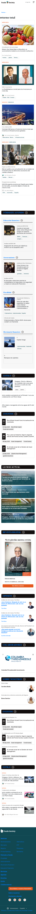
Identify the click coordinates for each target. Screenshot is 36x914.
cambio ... (5, 177)
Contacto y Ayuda (15, 896)
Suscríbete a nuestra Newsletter (20, 888)
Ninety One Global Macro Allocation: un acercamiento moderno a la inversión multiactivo (17, 50)
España (16, 192)
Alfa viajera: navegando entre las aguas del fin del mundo (12, 808)
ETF (18, 845)
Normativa (20, 851)
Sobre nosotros (12, 679)
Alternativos (6, 137)
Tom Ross (3, 608)
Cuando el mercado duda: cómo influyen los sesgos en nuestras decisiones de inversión (24, 230)
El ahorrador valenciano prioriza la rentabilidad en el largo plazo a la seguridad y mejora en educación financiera (18, 282)
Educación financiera (11, 220)
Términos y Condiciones (8, 910)
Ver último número (18, 586)
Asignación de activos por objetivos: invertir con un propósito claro (15, 246)
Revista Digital (12, 532)
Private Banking (5, 851)
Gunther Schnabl (5, 635)
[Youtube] (19, 900)
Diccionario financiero (11, 332)
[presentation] (3, 655)
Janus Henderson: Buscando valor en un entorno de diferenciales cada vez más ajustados (12, 616)
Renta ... (12, 137)
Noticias (4, 838)
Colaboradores (12, 645)
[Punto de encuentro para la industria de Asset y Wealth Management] (8, 2)
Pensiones (20, 848)
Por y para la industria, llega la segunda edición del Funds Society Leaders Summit (20, 435)
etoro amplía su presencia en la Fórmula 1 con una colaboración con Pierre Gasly (18, 396)
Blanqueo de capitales (11, 358)
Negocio (3, 848)
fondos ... (5, 57)
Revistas (4, 871)
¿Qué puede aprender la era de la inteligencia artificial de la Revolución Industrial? (12, 631)
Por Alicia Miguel (9, 190)
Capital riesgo (21, 340)
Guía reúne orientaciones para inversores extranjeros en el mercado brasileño (16, 507)
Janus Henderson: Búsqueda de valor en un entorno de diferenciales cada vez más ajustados (13, 603)
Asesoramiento (9, 258)
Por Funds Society (9, 95)
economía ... (10, 192)
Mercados (4, 845)
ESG (8, 97)
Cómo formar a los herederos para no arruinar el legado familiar (22, 268)
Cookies (30, 910)
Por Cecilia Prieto (6, 55)
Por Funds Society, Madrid (12, 135)
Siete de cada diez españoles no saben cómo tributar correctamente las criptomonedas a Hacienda (16, 306)
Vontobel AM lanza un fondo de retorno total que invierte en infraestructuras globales (17, 130)
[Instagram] (14, 900)
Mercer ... (11, 177)
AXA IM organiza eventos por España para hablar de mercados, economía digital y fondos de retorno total (17, 185)
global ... (11, 57)
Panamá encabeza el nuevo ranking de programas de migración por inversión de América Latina (16, 479)
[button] (17, 908)
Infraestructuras (19, 137)
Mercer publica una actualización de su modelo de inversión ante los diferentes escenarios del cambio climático (18, 170)
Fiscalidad (7, 292)
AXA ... (4, 192)
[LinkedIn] (9, 900)
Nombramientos (6, 842)
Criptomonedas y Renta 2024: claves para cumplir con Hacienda (17, 321)
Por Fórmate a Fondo (10, 175)
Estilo (7, 376)
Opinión (7, 596)
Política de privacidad (21, 910)
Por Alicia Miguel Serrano (11, 814)
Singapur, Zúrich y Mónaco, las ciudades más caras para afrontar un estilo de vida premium (24, 384)
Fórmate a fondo (13, 213)
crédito (4, 97)
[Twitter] (24, 900)
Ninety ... (16, 57)
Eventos (8, 414)
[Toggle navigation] (34, 2)
